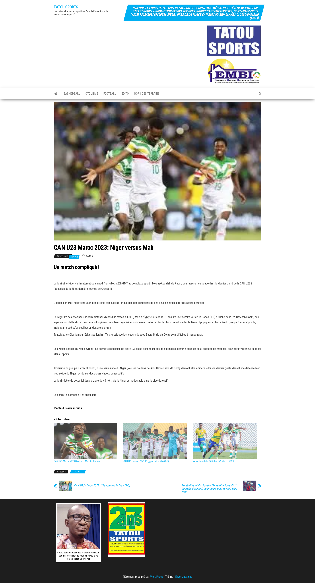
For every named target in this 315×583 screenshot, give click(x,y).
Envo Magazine (183, 576)
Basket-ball (72, 93)
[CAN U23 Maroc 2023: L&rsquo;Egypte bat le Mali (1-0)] (156, 441)
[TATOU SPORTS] (56, 93)
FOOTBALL (109, 93)
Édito (125, 93)
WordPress (156, 576)
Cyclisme (91, 93)
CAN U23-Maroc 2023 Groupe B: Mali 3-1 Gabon (77, 461)
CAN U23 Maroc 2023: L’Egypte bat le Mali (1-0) (146, 461)
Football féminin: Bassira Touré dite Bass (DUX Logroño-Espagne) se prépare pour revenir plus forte (209, 489)
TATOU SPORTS (66, 7)
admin (89, 255)
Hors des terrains (147, 93)
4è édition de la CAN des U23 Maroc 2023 (213, 461)
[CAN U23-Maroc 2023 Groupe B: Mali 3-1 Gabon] (87, 441)
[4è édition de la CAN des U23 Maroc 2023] (226, 441)
